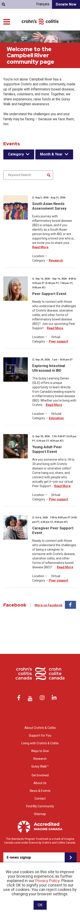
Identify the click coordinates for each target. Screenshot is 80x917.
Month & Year (51, 154)
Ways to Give (40, 751)
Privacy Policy (47, 880)
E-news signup (19, 857)
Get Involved (40, 775)
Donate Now (66, 4)
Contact (40, 798)
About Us (40, 783)
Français (42, 4)
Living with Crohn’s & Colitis (40, 743)
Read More (40, 247)
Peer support (58, 341)
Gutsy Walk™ (40, 766)
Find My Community (40, 806)
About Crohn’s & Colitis (40, 727)
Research (56, 260)
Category (16, 154)
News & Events (40, 791)
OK (40, 905)
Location (38, 256)
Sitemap (40, 814)
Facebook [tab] (70, 605)
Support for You (40, 735)
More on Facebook (48, 605)
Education (56, 418)
